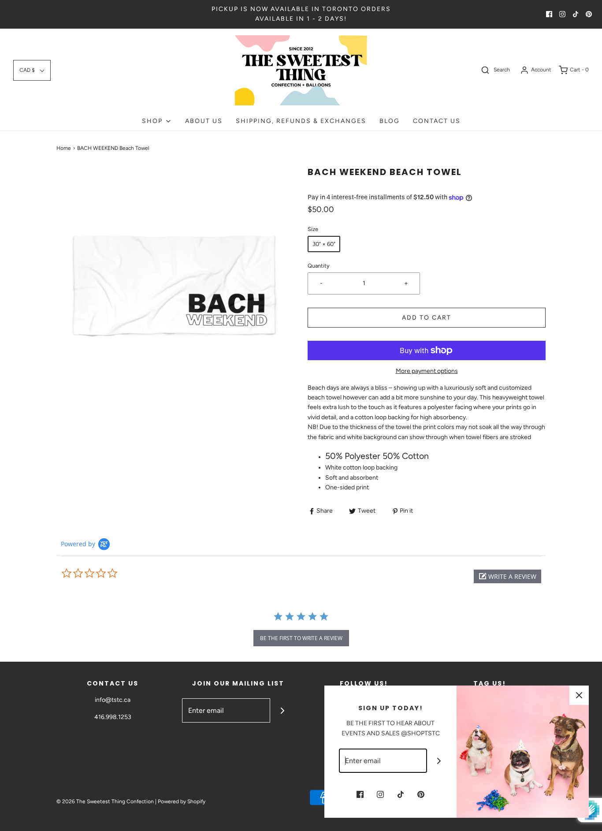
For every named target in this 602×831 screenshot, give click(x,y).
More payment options (427, 371)
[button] (32, 70)
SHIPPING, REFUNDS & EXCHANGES (301, 121)
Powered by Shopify (181, 801)
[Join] (282, 710)
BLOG (389, 121)
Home (63, 148)
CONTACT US (437, 121)
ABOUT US (204, 121)
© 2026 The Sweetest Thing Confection (105, 801)
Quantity (319, 265)
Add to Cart (426, 317)
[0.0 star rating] (109, 573)
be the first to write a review (301, 638)
